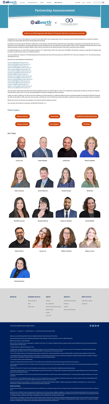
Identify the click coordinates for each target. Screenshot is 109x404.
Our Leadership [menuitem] (50, 303)
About (42, 2)
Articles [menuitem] (66, 306)
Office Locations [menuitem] (32, 300)
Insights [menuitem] (67, 297)
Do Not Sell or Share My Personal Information (45, 331)
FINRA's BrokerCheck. (68, 338)
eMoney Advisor (22, 116)
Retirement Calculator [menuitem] (70, 309)
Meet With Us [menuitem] (86, 297)
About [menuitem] (48, 297)
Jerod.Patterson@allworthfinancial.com (19, 71)
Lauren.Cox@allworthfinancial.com (18, 84)
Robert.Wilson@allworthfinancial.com (19, 82)
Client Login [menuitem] (31, 306)
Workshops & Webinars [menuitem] (70, 300)
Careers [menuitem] (48, 312)
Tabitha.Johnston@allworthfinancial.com (20, 86)
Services (22, 2)
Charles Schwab (22, 124)
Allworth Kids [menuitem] (49, 309)
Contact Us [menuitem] (84, 303)
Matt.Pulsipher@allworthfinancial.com (19, 64)
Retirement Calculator (34, 7)
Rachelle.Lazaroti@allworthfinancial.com (20, 76)
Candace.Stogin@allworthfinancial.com (19, 72)
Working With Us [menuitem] (34, 297)
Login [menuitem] (83, 2)
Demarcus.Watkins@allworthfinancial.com (20, 79)
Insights (49, 2)
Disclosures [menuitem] (20, 331)
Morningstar (54, 124)
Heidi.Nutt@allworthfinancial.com (18, 74)
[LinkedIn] (90, 326)
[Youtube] (98, 326)
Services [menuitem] (13, 297)
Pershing (86, 124)
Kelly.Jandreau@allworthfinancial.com (19, 69)
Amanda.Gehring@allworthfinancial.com (19, 77)
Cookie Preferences (29, 331)
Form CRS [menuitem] (48, 315)
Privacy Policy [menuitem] (13, 331)
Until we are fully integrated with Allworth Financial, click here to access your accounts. (54, 33)
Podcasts (19, 7)
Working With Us (32, 2)
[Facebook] (95, 326)
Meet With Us (58, 2)
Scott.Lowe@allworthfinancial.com (18, 62)
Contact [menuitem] (89, 2)
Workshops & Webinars (9, 7)
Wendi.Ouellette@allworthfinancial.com (19, 67)
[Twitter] (93, 326)
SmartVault (54, 116)
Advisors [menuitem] (48, 300)
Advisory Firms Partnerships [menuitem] (53, 306)
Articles (25, 7)
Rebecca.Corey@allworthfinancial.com (19, 87)
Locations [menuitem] (77, 2)
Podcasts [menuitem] (66, 303)
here (45, 103)
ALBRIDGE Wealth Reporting (86, 116)
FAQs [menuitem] (29, 303)
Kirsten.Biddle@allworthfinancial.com (19, 81)
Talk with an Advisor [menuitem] (87, 300)
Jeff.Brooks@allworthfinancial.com (18, 66)
